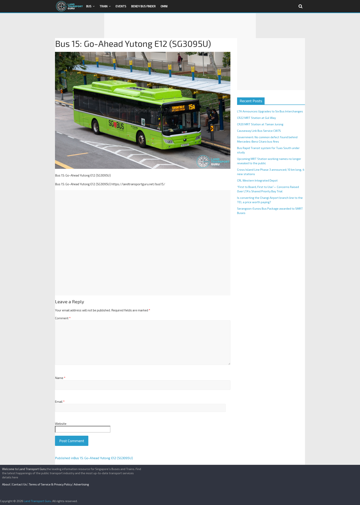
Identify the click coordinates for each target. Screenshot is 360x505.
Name (60, 378)
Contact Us (19, 484)
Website (60, 423)
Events (121, 6)
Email (60, 401)
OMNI (164, 6)
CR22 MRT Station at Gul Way (256, 117)
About (6, 484)
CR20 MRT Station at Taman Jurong (260, 124)
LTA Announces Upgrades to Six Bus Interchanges (270, 111)
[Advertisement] (180, 25)
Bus (88, 6)
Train (104, 6)
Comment (63, 318)
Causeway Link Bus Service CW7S (259, 130)
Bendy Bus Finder (143, 6)
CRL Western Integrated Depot (257, 180)
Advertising (81, 484)
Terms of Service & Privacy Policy (50, 484)
